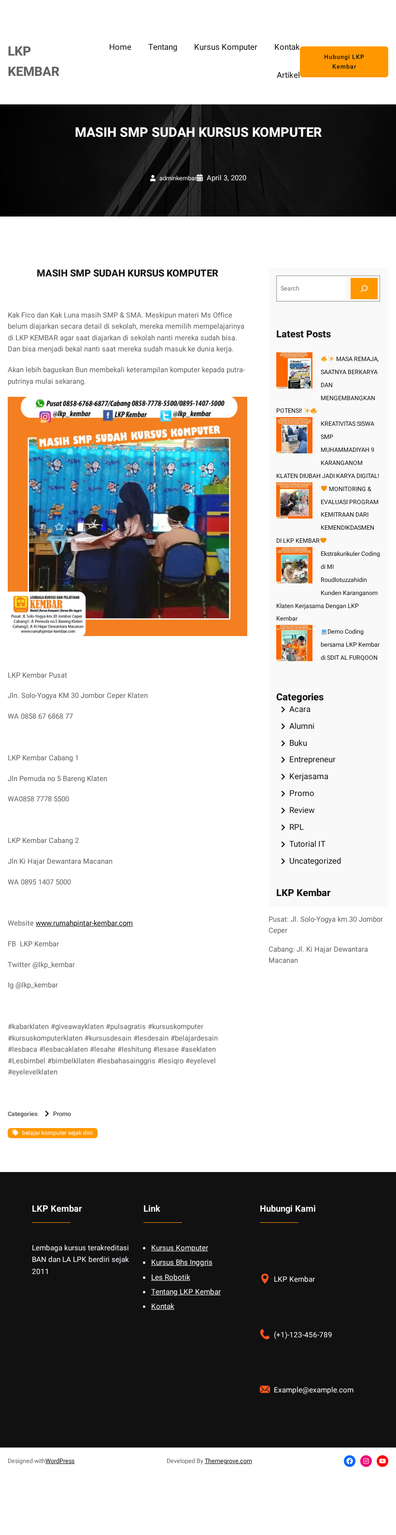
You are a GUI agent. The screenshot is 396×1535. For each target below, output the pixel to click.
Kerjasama (308, 776)
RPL (296, 827)
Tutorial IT (307, 844)
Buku (298, 743)
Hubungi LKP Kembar (344, 62)
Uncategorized (315, 861)
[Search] (364, 288)
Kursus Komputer (179, 1248)
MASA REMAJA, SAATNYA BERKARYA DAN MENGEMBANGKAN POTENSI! (327, 385)
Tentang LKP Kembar (186, 1292)
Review (302, 810)
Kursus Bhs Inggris (181, 1262)
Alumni (301, 726)
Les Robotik (170, 1277)
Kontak (162, 1306)
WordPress (59, 1461)
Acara (300, 709)
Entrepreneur (312, 759)
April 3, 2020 (226, 178)
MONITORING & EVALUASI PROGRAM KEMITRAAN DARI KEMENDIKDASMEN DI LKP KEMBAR (327, 515)
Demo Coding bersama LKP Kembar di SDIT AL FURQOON (350, 644)
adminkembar (178, 178)
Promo (62, 1114)
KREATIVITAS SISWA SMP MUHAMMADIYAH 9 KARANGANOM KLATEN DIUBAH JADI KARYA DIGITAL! (327, 450)
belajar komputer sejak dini (57, 1133)
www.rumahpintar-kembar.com (84, 923)
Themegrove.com (228, 1461)
